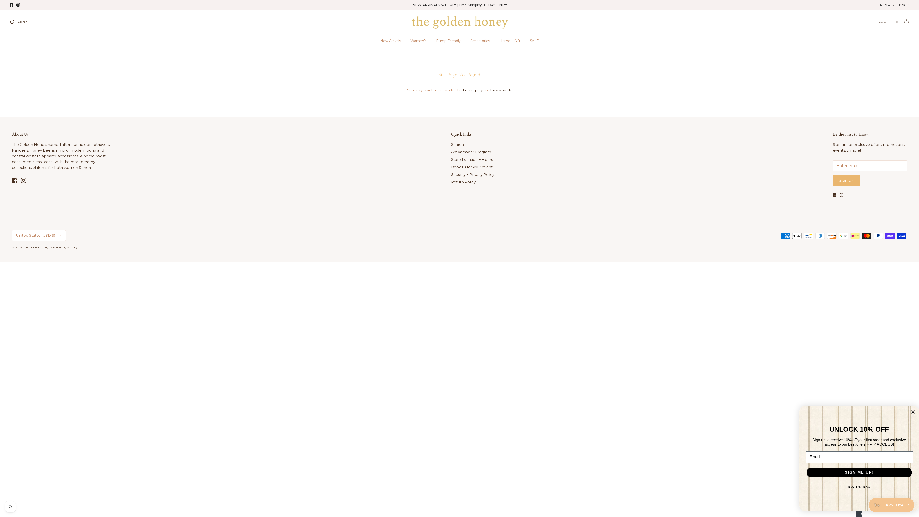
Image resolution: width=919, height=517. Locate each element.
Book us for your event (472, 167)
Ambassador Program (471, 152)
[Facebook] (11, 5)
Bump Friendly (448, 41)
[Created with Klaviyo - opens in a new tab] (859, 514)
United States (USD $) (890, 5)
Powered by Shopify (64, 247)
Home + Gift (509, 41)
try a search (500, 90)
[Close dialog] (913, 412)
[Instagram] (18, 5)
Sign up (846, 180)
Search (457, 144)
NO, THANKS (859, 487)
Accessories (480, 41)
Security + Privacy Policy (472, 174)
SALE (534, 41)
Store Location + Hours (472, 159)
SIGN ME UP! (859, 472)
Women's (418, 41)
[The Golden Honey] (459, 22)
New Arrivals (390, 41)
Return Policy (463, 182)
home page (473, 90)
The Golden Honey (35, 247)
